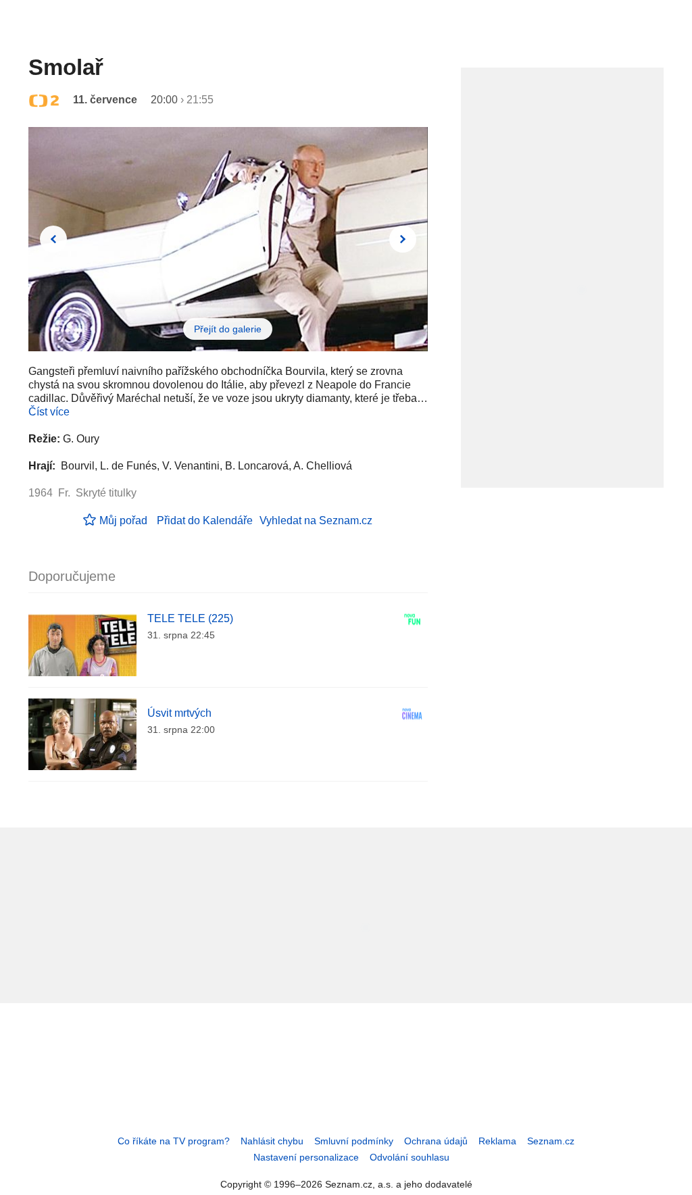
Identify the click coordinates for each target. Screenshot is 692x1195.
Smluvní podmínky (353, 1141)
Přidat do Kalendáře (205, 520)
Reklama (497, 1141)
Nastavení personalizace (306, 1157)
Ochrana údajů (436, 1141)
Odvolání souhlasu (409, 1157)
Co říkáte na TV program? (174, 1141)
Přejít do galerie (228, 329)
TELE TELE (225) (190, 618)
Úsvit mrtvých (179, 713)
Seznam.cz (550, 1141)
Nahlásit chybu (272, 1141)
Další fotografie (402, 239)
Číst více (49, 411)
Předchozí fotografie (53, 239)
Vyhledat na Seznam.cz (316, 520)
